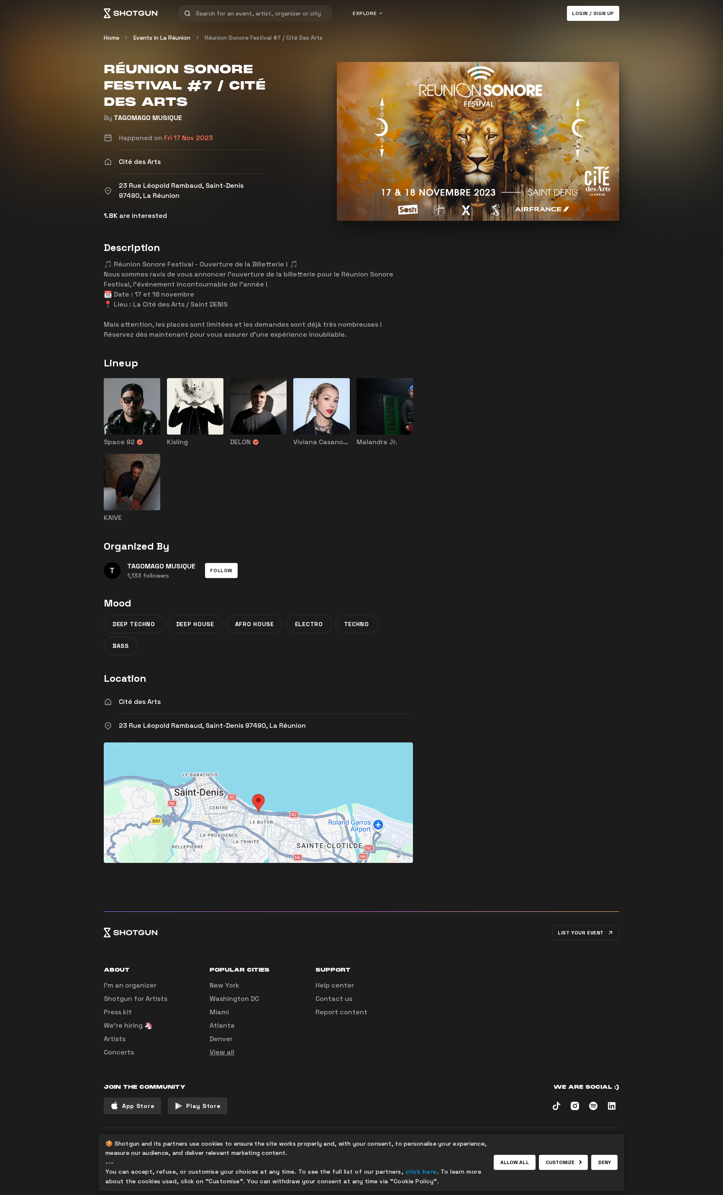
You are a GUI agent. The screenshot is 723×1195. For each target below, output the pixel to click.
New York (224, 985)
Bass (121, 646)
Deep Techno (134, 624)
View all (222, 1052)
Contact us (333, 998)
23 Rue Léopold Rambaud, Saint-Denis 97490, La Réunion (212, 725)
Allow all (514, 1162)
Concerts (119, 1052)
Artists (115, 1038)
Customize (560, 1162)
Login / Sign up (593, 13)
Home (111, 37)
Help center (334, 985)
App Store (138, 1106)
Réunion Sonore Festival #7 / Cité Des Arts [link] (264, 37)
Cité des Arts (140, 701)
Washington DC (234, 998)
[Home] (130, 13)
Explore (365, 13)
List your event (581, 932)
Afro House (254, 624)
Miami (219, 1012)
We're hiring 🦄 (128, 1025)
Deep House (195, 624)
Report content (341, 1012)
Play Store (203, 1106)
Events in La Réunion (161, 37)
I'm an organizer (130, 985)
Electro (309, 624)
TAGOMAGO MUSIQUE (148, 117)
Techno (356, 624)
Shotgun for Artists (135, 998)
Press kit (118, 1012)
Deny (604, 1162)
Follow (221, 570)
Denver (221, 1038)
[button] (221, 570)
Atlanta (222, 1025)
